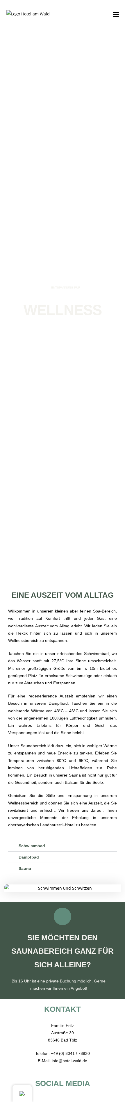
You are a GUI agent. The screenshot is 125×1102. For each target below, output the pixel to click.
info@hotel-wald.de (69, 1060)
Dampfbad (29, 857)
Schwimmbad (32, 845)
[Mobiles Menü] (116, 13)
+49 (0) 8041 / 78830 (70, 1053)
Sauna (25, 868)
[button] (9, 888)
